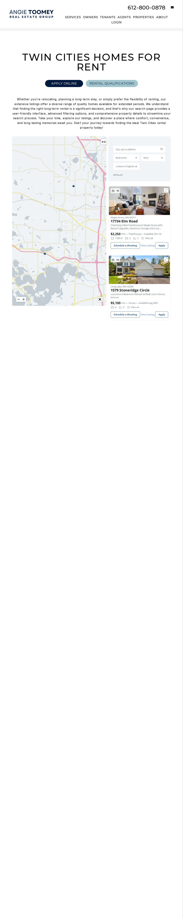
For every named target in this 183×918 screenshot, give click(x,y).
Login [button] (116, 22)
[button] (169, 7)
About (162, 17)
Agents (124, 17)
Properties (143, 17)
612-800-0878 (146, 7)
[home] (31, 14)
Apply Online (64, 83)
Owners (90, 17)
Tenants (107, 17)
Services (73, 17)
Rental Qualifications (112, 83)
